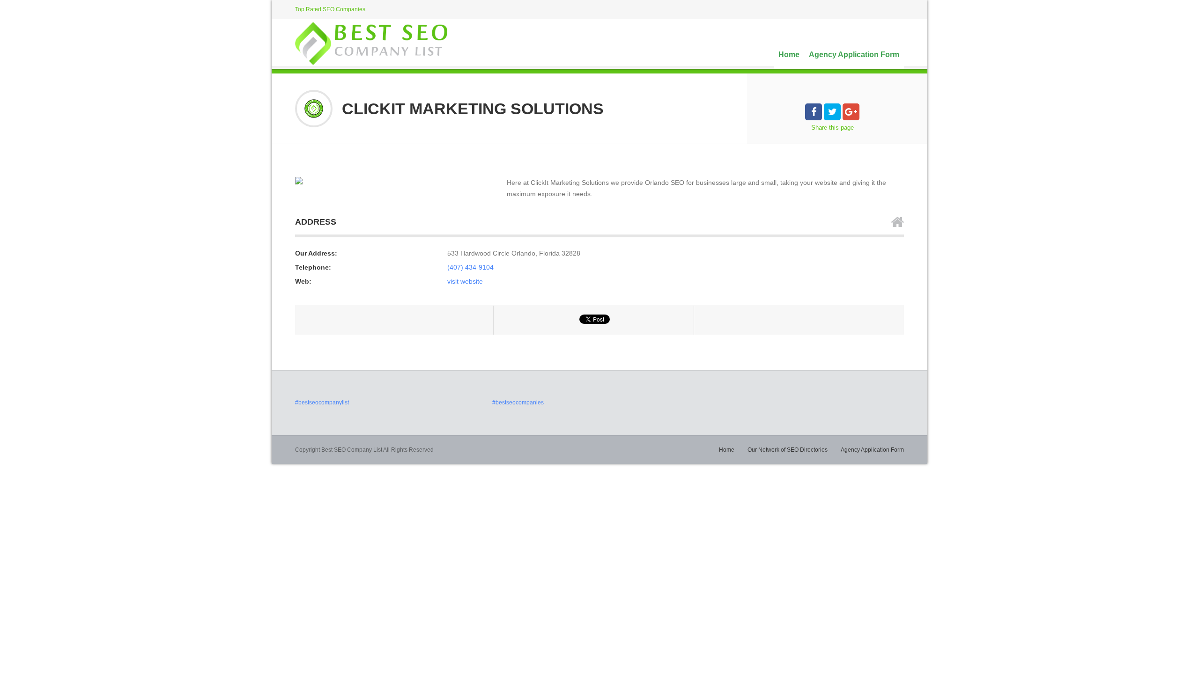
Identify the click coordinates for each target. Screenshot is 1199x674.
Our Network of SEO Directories (788, 450)
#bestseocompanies (518, 402)
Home (788, 55)
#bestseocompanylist (322, 402)
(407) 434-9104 (470, 267)
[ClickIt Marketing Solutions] (299, 180)
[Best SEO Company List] (371, 43)
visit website (465, 281)
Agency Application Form (854, 55)
